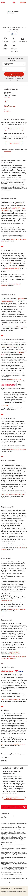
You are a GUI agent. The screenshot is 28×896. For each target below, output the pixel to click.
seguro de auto (13, 261)
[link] (22, 40)
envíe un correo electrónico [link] (13, 699)
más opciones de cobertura (12, 268)
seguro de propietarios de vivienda (11, 346)
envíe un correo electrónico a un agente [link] (16, 326)
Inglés (5, 101)
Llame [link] (2, 326)
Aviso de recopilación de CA (19, 888)
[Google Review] (15, 34)
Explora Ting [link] (4, 405)
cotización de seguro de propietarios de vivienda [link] (11, 380)
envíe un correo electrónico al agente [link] (15, 494)
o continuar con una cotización (14, 76)
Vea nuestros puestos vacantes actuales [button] (12, 797)
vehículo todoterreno (6, 301)
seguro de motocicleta (18, 266)
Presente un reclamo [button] (14, 129)
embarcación (20, 299)
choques (3, 208)
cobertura (17, 207)
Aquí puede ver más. (6, 600)
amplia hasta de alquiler (13, 208)
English (3, 2)
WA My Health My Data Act (6, 888)
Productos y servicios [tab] (7, 149)
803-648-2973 (7, 111)
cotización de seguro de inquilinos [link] (17, 449)
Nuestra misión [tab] (19, 149)
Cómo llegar (7, 97)
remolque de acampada (7, 299)
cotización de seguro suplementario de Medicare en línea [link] (10, 652)
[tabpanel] (14, 100)
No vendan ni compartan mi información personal (10, 889)
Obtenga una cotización (14, 74)
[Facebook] (12, 34)
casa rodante (21, 298)
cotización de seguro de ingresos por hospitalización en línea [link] (13, 657)
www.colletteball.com (9, 106)
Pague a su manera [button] (14, 143)
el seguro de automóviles (16, 203)
